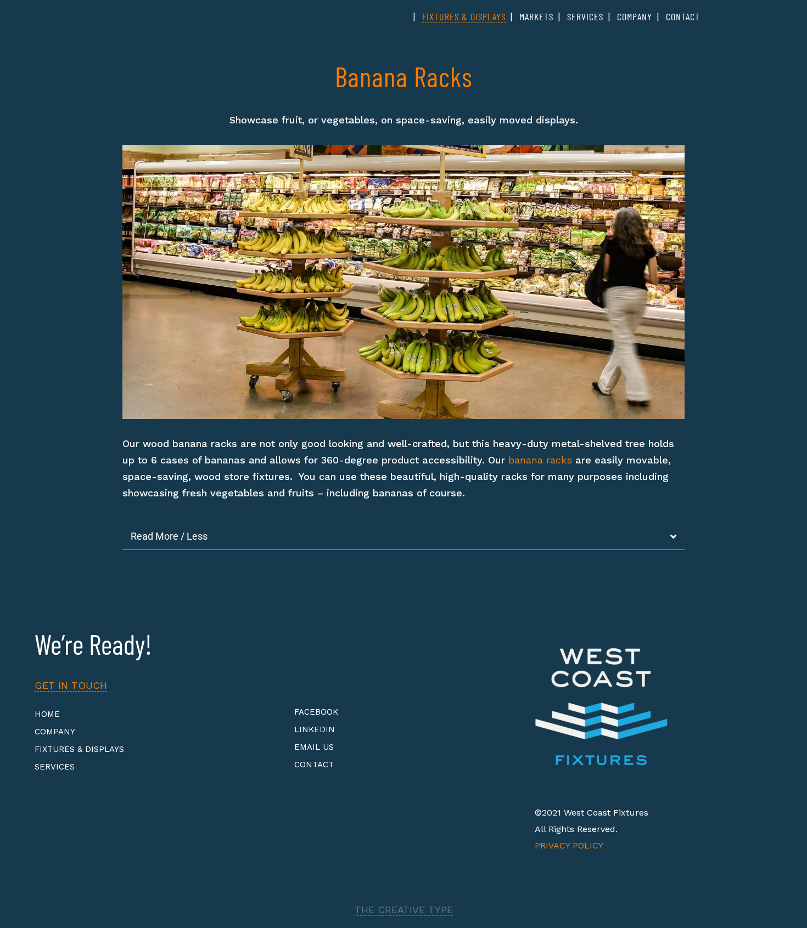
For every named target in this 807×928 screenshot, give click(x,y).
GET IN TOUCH (71, 685)
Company (55, 732)
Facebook (316, 712)
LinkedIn (314, 729)
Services (55, 767)
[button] (133, 282)
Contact (314, 764)
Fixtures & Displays (79, 749)
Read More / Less (169, 536)
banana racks (540, 460)
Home (47, 714)
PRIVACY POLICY (569, 845)
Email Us (314, 747)
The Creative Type (404, 909)
